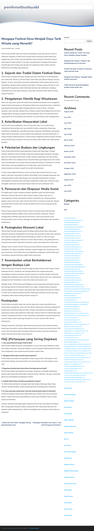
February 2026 (69, 146)
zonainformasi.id (69, 382)
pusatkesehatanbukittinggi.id (73, 265)
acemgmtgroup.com (83, 324)
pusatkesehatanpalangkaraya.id (74, 287)
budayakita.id (68, 293)
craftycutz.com (83, 313)
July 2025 (67, 185)
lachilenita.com (86, 362)
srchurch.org (68, 375)
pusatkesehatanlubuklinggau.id (74, 273)
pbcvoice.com (79, 333)
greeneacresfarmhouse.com (73, 326)
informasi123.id (80, 382)
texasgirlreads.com (70, 315)
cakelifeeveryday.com (71, 349)
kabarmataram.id (85, 346)
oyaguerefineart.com (81, 331)
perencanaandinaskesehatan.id (74, 227)
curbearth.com (86, 351)
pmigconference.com (78, 355)
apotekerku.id (68, 289)
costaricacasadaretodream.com (74, 366)
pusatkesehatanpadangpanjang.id (75, 267)
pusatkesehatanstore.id (71, 222)
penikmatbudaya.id (70, 295)
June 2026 (67, 123)
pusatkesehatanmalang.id (72, 278)
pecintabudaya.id (69, 291)
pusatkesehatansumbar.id (72, 236)
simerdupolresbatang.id (71, 307)
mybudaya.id (85, 302)
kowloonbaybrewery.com (72, 362)
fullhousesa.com (69, 331)
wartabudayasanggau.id (72, 304)
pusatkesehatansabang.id (72, 256)
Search (66, 37)
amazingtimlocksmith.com (72, 335)
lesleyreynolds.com (70, 357)
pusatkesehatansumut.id (72, 234)
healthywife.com (69, 333)
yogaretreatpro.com (70, 371)
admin (17, 48)
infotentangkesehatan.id (71, 342)
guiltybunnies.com (70, 324)
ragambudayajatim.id (82, 291)
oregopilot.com (77, 364)
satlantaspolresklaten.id (71, 309)
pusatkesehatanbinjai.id (71, 260)
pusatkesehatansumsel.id (72, 238)
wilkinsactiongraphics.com (72, 322)
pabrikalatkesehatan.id (71, 225)
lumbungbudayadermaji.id (72, 298)
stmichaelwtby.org (70, 380)
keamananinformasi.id (83, 380)
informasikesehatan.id (71, 344)
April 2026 (68, 134)
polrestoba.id (84, 340)
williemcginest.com (83, 315)
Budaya (66, 204)
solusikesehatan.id (70, 218)
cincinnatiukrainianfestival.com (74, 329)
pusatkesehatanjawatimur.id (73, 231)
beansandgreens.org (84, 349)
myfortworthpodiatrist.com (73, 369)
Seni (65, 210)
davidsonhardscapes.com (72, 320)
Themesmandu (34, 528)
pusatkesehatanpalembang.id (73, 271)
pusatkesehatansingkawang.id (74, 284)
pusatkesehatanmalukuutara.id (74, 251)
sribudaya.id (84, 304)
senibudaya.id (77, 293)
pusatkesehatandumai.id (72, 269)
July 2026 (67, 117)
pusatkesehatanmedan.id (72, 258)
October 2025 (69, 168)
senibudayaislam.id (70, 300)
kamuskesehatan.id (85, 344)
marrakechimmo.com (71, 338)
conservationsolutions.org (72, 351)
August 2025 (68, 180)
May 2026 (67, 129)
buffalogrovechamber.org (72, 311)
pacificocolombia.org (71, 353)
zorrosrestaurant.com (71, 318)
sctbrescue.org (88, 373)
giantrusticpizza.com (79, 375)
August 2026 (68, 112)
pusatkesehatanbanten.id (72, 229)
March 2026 (68, 140)
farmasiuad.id (85, 289)
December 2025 (69, 157)
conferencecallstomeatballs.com (74, 377)
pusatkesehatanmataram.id (73, 280)
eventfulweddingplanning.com (74, 360)
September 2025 (70, 174)
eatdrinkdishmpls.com (71, 313)
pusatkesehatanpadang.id (72, 262)
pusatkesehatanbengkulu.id (73, 247)
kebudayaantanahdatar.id (72, 302)
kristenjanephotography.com (73, 373)
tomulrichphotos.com (84, 357)
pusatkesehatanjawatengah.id (73, 240)
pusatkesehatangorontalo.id (73, 253)
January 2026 (69, 151)
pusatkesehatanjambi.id (71, 245)
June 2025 (67, 191)
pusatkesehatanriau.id (71, 242)
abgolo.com (68, 364)
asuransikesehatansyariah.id (73, 220)
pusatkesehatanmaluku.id (72, 249)
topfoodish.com (83, 353)
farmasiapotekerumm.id (71, 346)
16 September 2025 (7, 48)
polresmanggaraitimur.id (72, 340)
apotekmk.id (77, 289)
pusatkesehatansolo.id (71, 276)
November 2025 (70, 163)
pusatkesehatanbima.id (71, 282)
